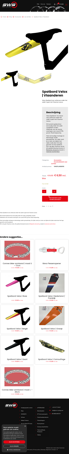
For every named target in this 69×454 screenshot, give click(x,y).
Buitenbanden (40, 411)
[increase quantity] (54, 191)
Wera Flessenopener (51, 263)
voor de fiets (27, 17)
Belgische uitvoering (52, 150)
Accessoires (18, 17)
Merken (23, 432)
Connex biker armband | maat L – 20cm (17, 391)
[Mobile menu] (66, 4)
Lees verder (13, 438)
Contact (23, 428)
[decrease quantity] (44, 191)
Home (4, 17)
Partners (49, 4)
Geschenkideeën (59, 162)
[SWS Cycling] (9, 5)
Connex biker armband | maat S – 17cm (17, 264)
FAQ (38, 4)
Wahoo (39, 435)
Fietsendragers (41, 420)
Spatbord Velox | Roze (17, 296)
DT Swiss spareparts (42, 414)
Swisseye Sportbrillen (42, 427)
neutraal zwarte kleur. (50, 224)
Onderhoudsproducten (42, 417)
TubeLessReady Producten (41, 431)
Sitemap (43, 449)
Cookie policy (29, 449)
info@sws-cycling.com (57, 410)
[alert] (14, 438)
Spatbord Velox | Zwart (17, 359)
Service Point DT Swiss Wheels (26, 424)
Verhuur (23, 417)
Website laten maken (51, 448)
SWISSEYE (23, 414)
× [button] (25, 426)
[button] (14, 450)
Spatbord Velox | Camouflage (51, 359)
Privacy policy (36, 449)
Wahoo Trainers (25, 420)
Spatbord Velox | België (17, 328)
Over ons (43, 4)
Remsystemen (40, 423)
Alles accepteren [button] (14, 442)
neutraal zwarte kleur (53, 152)
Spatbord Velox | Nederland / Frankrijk (52, 297)
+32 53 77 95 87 (56, 407)
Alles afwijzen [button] (14, 446)
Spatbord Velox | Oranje (51, 328)
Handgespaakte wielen (26, 408)
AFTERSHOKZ (40, 408)
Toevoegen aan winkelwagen (55, 198)
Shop (10, 17)
